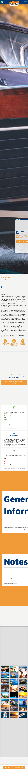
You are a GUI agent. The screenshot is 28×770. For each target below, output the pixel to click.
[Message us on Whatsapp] (2, 2)
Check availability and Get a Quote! (14, 382)
